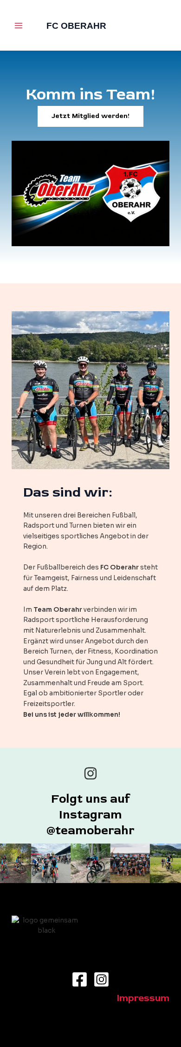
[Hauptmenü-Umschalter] (18, 25)
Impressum (143, 998)
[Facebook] (79, 979)
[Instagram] (101, 979)
